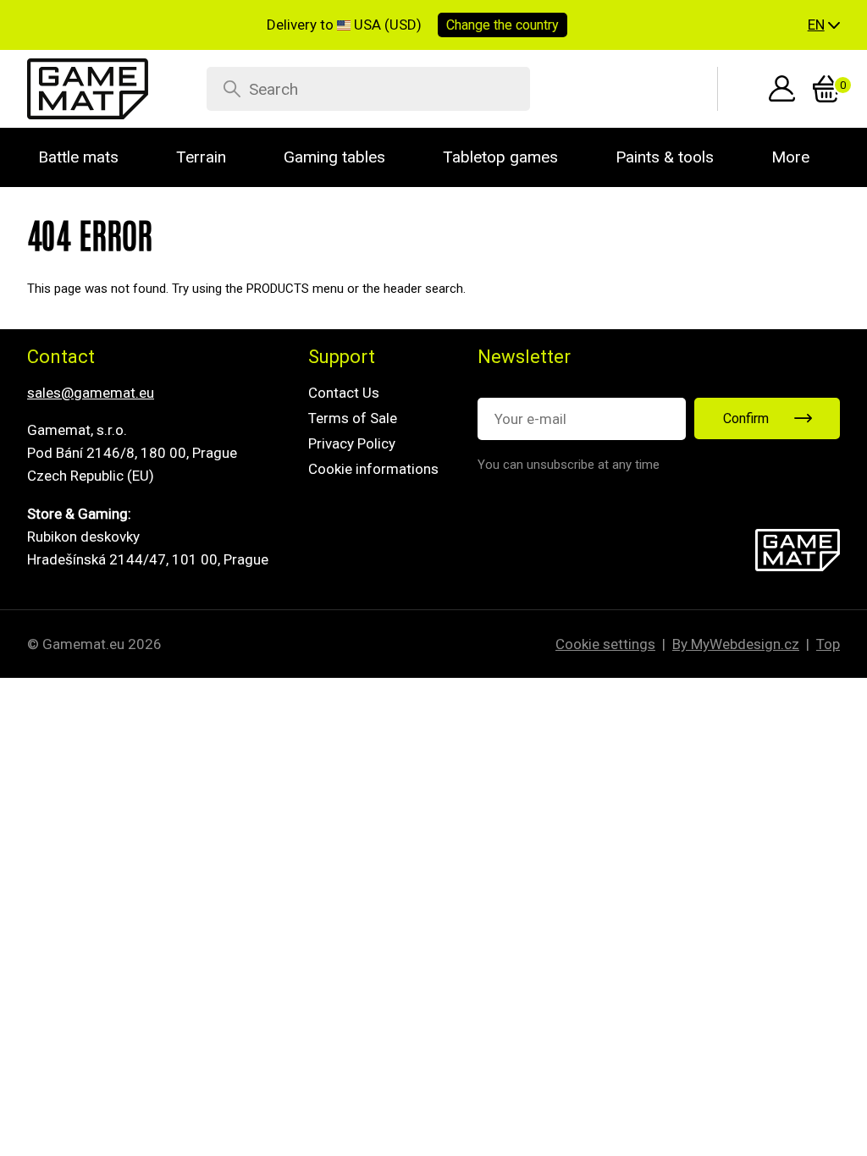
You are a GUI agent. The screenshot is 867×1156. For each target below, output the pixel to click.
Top (828, 644)
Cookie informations (373, 468)
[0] (826, 89)
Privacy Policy (351, 443)
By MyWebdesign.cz (735, 644)
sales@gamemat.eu (90, 392)
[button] (824, 25)
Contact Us (343, 392)
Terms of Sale (352, 418)
